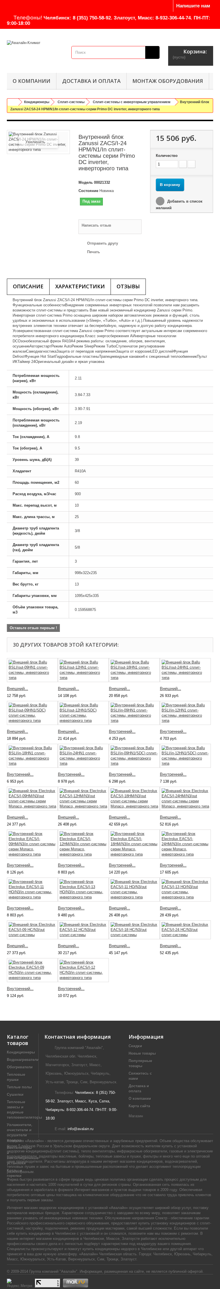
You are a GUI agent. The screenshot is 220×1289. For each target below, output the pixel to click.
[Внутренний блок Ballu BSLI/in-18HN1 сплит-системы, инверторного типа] (32, 756)
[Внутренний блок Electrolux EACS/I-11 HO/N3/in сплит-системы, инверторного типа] (32, 890)
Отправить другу (102, 243)
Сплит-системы (71, 102)
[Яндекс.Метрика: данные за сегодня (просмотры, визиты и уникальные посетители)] (19, 1283)
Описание (28, 286)
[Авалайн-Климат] (35, 50)
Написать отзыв (96, 225)
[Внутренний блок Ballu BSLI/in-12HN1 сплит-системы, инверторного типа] (185, 713)
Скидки (135, 1046)
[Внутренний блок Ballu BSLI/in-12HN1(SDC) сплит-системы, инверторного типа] (185, 756)
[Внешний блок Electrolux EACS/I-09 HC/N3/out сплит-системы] (32, 929)
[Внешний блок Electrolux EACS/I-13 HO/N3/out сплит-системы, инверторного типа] (185, 890)
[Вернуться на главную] (12, 102)
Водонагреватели (23, 1060)
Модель (85, 182)
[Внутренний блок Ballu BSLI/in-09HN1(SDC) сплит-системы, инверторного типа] (134, 756)
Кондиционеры (36, 102)
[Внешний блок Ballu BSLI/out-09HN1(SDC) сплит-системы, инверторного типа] (32, 713)
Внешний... (17, 688)
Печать (93, 252)
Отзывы (128, 286)
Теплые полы (19, 1087)
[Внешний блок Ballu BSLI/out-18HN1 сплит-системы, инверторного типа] (134, 670)
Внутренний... (122, 731)
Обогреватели (20, 1067)
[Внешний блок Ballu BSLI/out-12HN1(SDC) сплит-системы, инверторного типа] (83, 713)
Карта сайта (139, 1106)
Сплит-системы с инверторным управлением (131, 102)
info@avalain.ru (80, 1129)
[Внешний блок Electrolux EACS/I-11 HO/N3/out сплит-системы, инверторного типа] (134, 890)
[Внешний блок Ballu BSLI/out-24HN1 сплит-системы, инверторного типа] (185, 670)
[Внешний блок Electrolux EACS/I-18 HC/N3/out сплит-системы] (134, 929)
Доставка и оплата (91, 80)
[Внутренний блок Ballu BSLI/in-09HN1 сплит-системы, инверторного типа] (134, 713)
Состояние (88, 191)
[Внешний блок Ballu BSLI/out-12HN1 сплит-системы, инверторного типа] (83, 670)
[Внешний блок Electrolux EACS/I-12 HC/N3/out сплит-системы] (83, 929)
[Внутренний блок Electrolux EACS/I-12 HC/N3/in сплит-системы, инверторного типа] (83, 970)
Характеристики (80, 286)
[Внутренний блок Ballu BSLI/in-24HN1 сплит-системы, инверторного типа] (83, 756)
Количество (167, 155)
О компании (31, 80)
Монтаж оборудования (167, 80)
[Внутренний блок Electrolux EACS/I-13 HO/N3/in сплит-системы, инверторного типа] (83, 890)
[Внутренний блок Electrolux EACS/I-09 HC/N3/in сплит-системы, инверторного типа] (32, 970)
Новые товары (142, 1053)
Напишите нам (193, 6)
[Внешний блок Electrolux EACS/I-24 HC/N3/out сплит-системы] (185, 929)
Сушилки (15, 1094)
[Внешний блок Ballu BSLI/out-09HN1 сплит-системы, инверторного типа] (32, 670)
